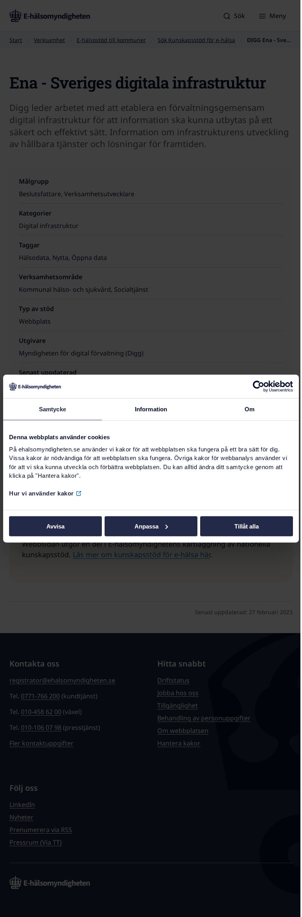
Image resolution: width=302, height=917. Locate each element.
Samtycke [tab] (52, 409)
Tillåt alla (246, 526)
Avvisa (55, 526)
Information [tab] (151, 409)
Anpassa (146, 526)
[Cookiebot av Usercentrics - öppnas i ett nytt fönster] (258, 386)
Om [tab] (249, 409)
